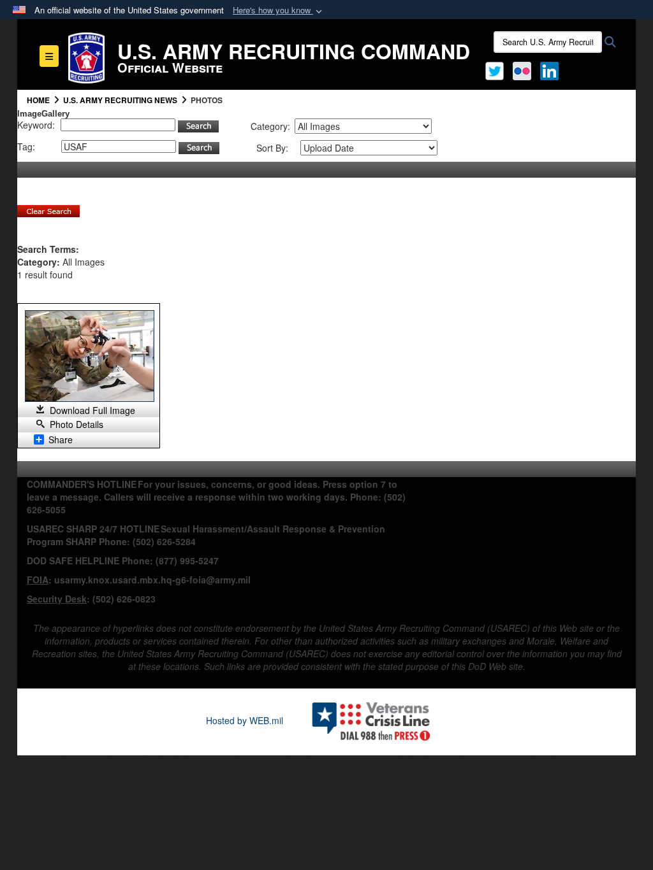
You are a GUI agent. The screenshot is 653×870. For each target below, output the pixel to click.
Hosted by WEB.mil (244, 720)
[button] (279, 10)
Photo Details (76, 424)
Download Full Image (92, 410)
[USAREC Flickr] (522, 69)
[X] (494, 69)
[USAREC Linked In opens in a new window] (552, 69)
